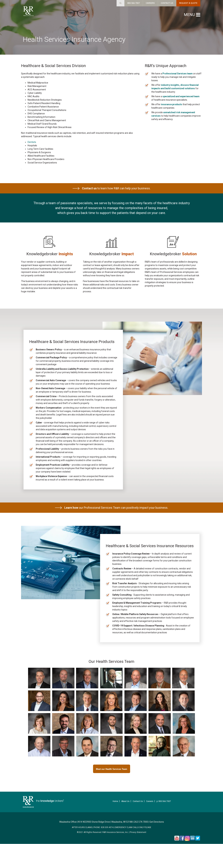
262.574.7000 (141, 822)
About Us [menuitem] (125, 801)
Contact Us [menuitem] (138, 801)
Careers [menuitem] (149, 801)
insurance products (171, 104)
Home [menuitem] (115, 801)
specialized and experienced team (180, 96)
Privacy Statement (138, 832)
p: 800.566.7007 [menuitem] (164, 801)
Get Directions (157, 822)
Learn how (71, 507)
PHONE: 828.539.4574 (103, 827)
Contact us (89, 188)
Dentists (32, 142)
